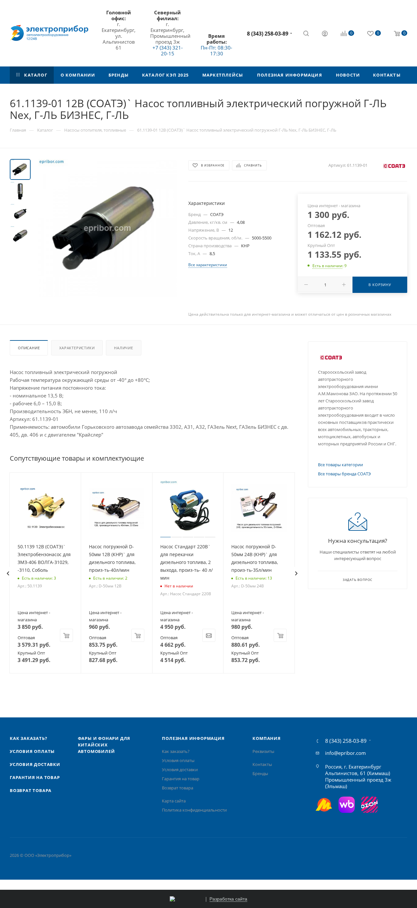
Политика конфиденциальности (194, 810)
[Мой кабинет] (325, 34)
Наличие (123, 347)
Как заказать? (28, 738)
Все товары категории (340, 465)
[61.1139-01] (107, 228)
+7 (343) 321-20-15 (167, 50)
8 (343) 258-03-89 (267, 33)
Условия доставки (35, 764)
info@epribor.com (345, 753)
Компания (266, 738)
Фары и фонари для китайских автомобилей (104, 744)
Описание (29, 347)
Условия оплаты (32, 751)
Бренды (260, 773)
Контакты (262, 764)
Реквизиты (263, 751)
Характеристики (76, 347)
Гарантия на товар (35, 777)
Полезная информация (193, 738)
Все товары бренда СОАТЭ (344, 474)
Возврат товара (30, 790)
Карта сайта (174, 801)
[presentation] (7, 573)
